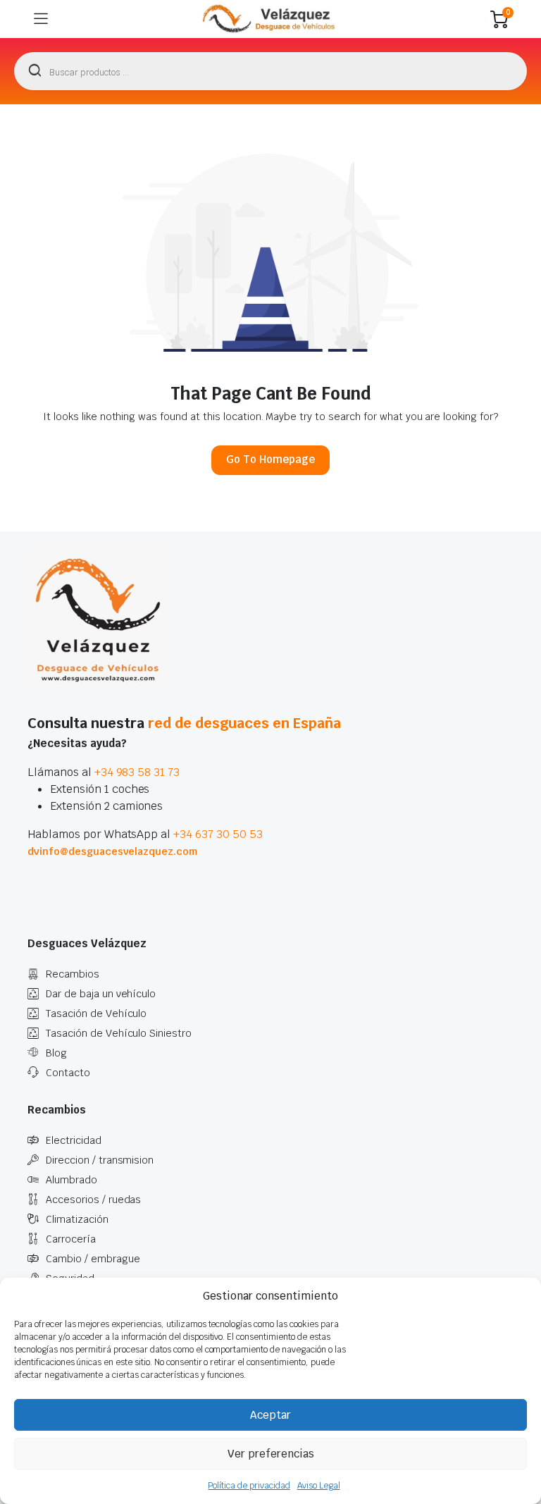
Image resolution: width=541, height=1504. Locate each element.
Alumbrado (71, 1179)
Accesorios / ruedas (93, 1199)
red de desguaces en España (244, 723)
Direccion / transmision (100, 1160)
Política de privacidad (249, 1485)
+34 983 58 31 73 (137, 772)
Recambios (72, 974)
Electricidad (73, 1140)
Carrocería (71, 1239)
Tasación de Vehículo (96, 1013)
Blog (56, 1053)
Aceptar (270, 1415)
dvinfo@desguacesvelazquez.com (112, 851)
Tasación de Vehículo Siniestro (119, 1033)
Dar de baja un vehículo (101, 993)
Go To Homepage (270, 459)
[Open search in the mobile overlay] (270, 71)
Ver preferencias (271, 1453)
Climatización (77, 1219)
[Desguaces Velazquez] (269, 19)
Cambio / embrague (93, 1258)
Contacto (68, 1072)
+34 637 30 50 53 (218, 834)
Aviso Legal (318, 1485)
